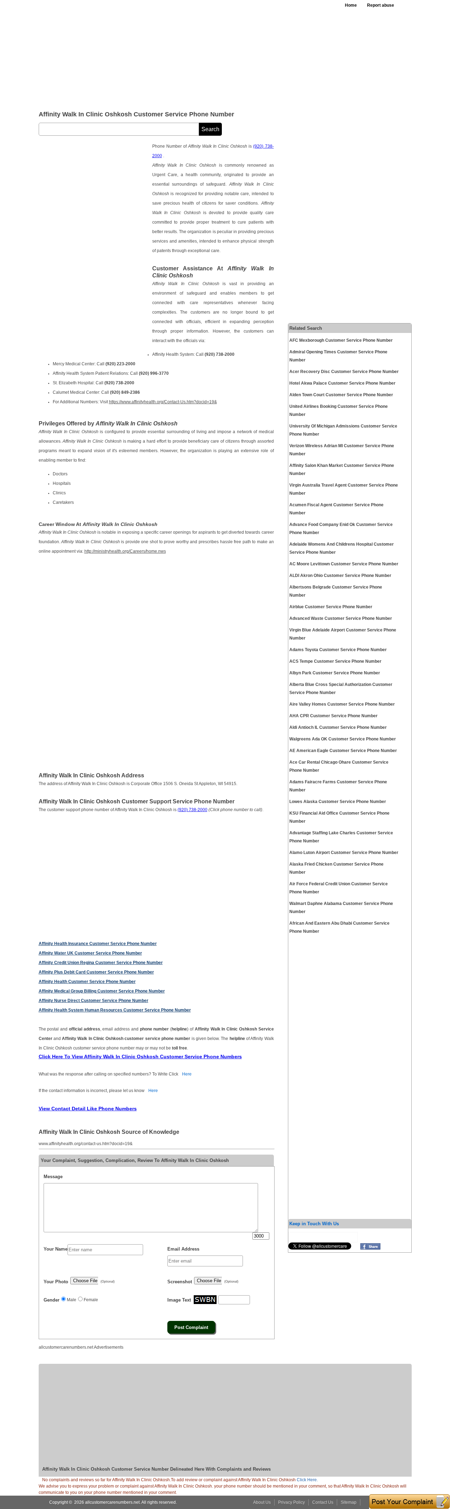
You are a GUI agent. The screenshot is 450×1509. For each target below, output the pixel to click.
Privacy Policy (291, 1502)
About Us (262, 1502)
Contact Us (322, 1502)
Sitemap (348, 1502)
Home (351, 5)
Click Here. (307, 1480)
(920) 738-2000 (192, 810)
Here (187, 1074)
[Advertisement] (211, 53)
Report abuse (380, 5)
